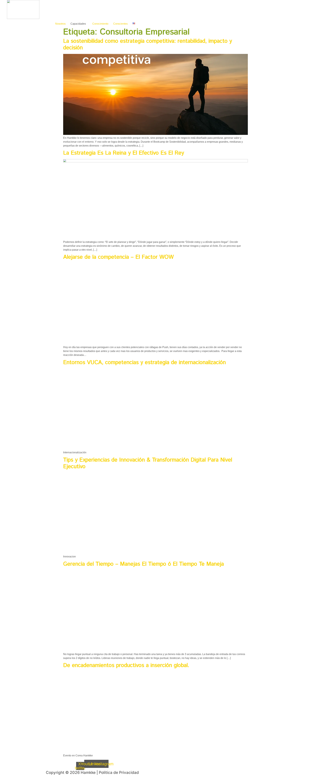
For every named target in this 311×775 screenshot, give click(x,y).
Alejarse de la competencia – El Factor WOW (119, 257)
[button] (79, 24)
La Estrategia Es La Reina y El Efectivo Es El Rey (124, 153)
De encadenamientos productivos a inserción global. (126, 665)
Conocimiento (100, 23)
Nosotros (60, 23)
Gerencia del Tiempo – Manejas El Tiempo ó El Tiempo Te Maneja (143, 564)
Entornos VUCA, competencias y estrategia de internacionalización (144, 363)
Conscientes (120, 23)
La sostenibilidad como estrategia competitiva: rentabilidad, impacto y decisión (147, 44)
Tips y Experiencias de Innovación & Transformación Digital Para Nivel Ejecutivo (147, 463)
